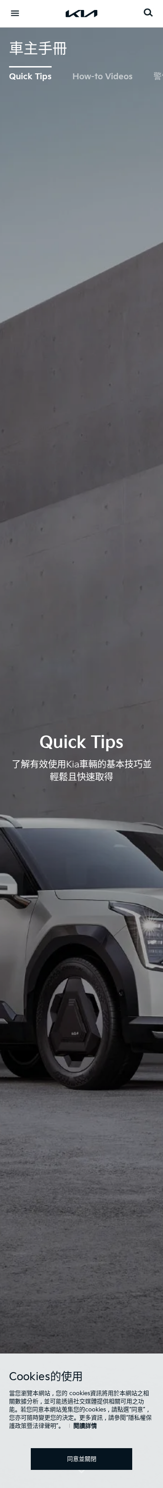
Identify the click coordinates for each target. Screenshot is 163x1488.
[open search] (148, 12)
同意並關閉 (81, 1459)
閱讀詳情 (85, 1426)
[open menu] (15, 13)
